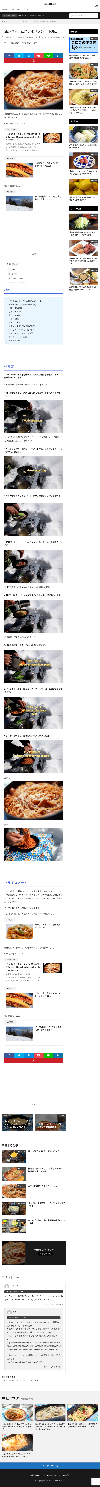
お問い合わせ (35, 1475)
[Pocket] (39, 55)
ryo (14, 1311)
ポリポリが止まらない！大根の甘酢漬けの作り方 (83, 146)
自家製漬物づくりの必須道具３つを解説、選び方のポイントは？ (83, 288)
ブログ (25, 9)
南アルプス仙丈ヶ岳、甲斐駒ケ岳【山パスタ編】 (46, 1221)
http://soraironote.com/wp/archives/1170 (24, 1362)
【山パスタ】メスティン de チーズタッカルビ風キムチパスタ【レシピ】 (17, 1455)
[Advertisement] (33, 235)
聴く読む (66, 1475)
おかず (95, 64)
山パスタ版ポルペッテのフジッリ (42, 1185)
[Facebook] (9, 55)
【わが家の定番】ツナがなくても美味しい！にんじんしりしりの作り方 (83, 82)
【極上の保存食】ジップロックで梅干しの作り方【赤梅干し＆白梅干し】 (83, 261)
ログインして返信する (54, 1304)
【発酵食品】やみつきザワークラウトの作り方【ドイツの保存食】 (83, 233)
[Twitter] (19, 55)
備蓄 (26, 15)
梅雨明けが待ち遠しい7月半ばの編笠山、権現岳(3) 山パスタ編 (46, 1169)
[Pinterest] (33, 60)
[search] (95, 15)
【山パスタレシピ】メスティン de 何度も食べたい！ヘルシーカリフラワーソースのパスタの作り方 (50, 1426)
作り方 (13, 274)
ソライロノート (16, 278)
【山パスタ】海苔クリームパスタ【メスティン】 (46, 1204)
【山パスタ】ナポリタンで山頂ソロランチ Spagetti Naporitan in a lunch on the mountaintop (23, 137)
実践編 (55, 37)
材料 (12, 269)
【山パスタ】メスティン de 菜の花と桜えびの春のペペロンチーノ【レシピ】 (82, 1425)
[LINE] (48, 55)
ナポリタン (44, 37)
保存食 (21, 15)
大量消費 (40, 15)
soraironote (50, 4)
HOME (4, 9)
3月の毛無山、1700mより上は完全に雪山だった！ (48, 197)
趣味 (19, 9)
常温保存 (32, 15)
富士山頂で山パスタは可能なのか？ (43, 1151)
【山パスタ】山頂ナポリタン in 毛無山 (43, 21)
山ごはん (15, 21)
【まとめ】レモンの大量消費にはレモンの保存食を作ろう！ (83, 198)
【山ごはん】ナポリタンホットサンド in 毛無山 (47, 164)
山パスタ (24, 21)
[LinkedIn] (58, 55)
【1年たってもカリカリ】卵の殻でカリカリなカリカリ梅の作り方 (83, 172)
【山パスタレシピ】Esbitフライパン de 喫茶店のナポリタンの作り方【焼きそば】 (17, 1426)
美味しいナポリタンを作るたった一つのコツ (47, 925)
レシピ (12, 9)
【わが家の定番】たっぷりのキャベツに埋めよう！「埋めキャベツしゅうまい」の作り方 (83, 110)
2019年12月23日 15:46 (17, 1318)
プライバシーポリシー (51, 1475)
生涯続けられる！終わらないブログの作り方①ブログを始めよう (83, 56)
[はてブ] (29, 55)
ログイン (24, 1380)
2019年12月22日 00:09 (14, 1292)
